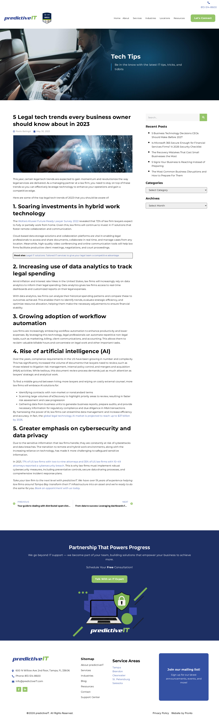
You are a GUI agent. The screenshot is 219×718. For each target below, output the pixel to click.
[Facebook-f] (18, 689)
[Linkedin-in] (25, 689)
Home (117, 18)
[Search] (203, 117)
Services (137, 18)
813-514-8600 (209, 7)
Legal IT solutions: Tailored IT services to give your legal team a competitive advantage (72, 255)
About (126, 18)
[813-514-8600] (209, 2)
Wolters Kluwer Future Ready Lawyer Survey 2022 (48, 221)
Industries (150, 18)
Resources (179, 18)
